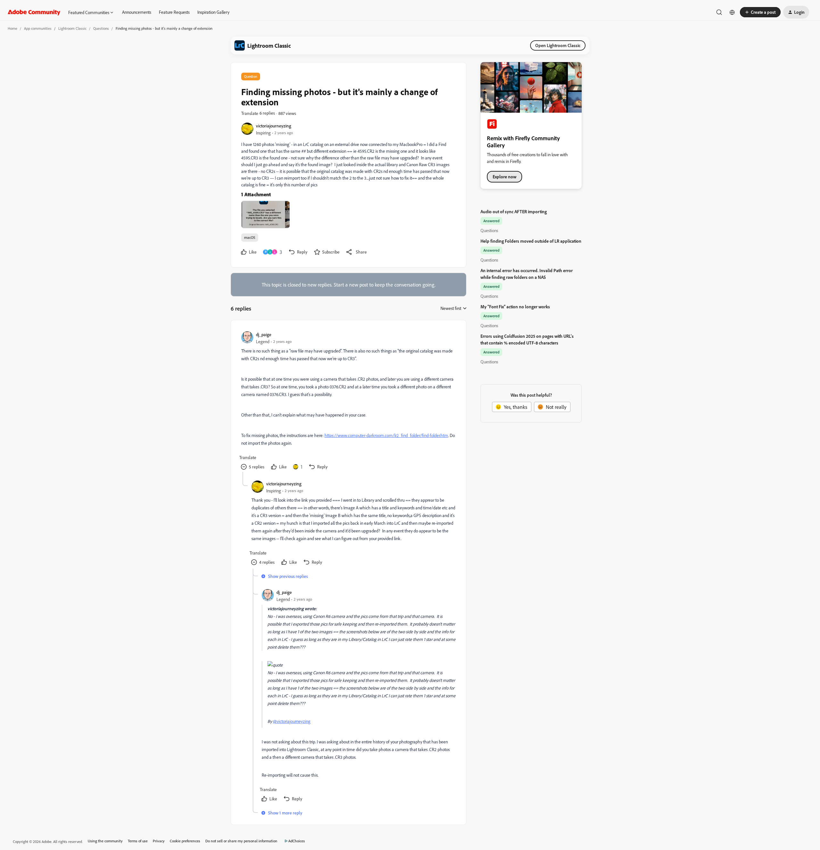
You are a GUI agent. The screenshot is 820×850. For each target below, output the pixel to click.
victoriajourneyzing (273, 125)
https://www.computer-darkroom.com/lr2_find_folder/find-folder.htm (386, 435)
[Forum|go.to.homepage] (34, 12)
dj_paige (263, 334)
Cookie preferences (185, 840)
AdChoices (296, 840)
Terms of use (138, 840)
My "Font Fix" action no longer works (515, 306)
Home (12, 28)
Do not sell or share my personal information (241, 840)
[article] (348, 401)
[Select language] (732, 12)
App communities (38, 28)
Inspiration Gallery (213, 12)
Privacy (159, 840)
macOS (249, 237)
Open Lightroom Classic (557, 45)
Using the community (105, 840)
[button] (760, 12)
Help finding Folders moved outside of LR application (530, 241)
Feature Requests (174, 12)
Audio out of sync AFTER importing (513, 211)
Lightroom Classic (72, 28)
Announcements (136, 12)
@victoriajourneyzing (291, 721)
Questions (101, 28)
